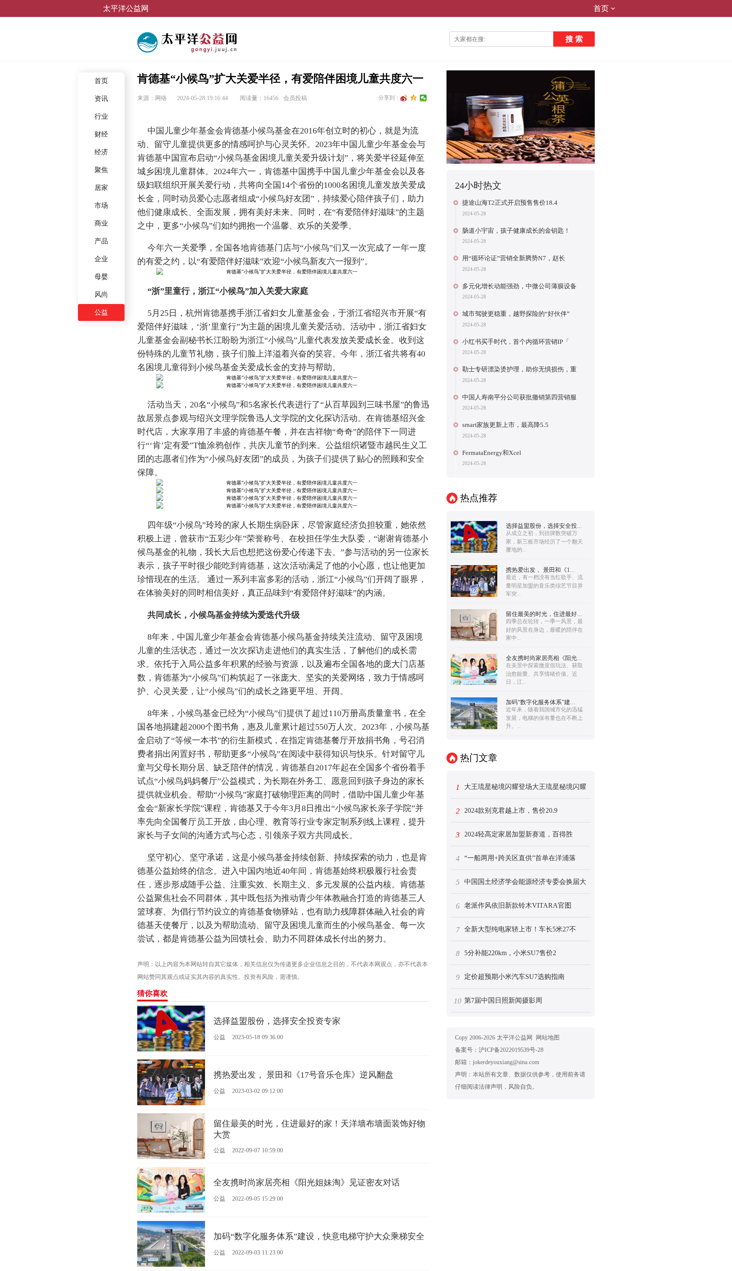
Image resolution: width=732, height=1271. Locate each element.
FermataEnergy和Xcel (491, 452)
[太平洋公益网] (188, 42)
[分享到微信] (423, 98)
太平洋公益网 (126, 8)
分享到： (389, 98)
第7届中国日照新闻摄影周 (498, 1001)
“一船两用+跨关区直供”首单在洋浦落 (516, 858)
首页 (601, 8)
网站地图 (548, 1037)
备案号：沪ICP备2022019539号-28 (499, 1050)
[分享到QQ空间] (413, 98)
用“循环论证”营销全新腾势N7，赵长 (513, 258)
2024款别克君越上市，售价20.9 (507, 811)
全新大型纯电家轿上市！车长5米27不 (516, 929)
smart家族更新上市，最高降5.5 (505, 424)
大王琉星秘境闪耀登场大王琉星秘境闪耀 (521, 787)
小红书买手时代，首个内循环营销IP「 (515, 341)
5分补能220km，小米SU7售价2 (506, 953)
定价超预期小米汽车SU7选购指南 (510, 977)
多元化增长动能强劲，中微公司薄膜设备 (519, 286)
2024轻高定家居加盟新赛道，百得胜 (514, 835)
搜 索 (574, 39)
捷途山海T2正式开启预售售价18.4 (509, 202)
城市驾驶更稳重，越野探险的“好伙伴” (516, 313)
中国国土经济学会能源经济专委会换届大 (521, 882)
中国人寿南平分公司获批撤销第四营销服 (519, 397)
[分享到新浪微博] (404, 98)
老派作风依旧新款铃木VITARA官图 (514, 906)
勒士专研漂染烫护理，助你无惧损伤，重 (519, 369)
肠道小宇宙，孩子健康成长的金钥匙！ (516, 230)
